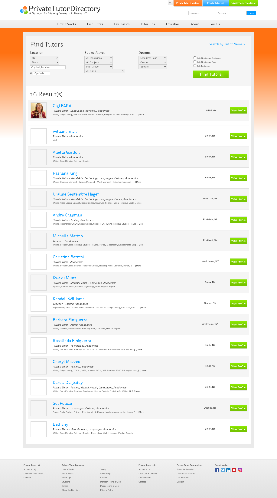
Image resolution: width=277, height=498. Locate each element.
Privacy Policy (106, 490)
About (195, 24)
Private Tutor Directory (73, 465)
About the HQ (30, 469)
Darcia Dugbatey (68, 382)
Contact (27, 478)
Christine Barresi (68, 256)
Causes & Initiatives (186, 473)
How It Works (66, 24)
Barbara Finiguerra (70, 319)
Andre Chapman (67, 215)
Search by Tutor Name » (227, 44)
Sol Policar (63, 403)
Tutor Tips (148, 24)
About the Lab (144, 469)
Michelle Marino (68, 236)
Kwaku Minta (65, 277)
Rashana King (65, 173)
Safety (103, 469)
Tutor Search (68, 473)
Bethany (60, 424)
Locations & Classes (147, 473)
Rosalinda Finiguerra (72, 340)
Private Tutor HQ (32, 465)
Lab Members (144, 478)
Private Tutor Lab (146, 465)
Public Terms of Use (109, 486)
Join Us (215, 24)
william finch (65, 131)
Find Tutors (95, 24)
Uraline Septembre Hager (76, 194)
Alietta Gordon (66, 152)
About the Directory (71, 490)
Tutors (65, 486)
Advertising (105, 473)
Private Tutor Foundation (189, 465)
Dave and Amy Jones (33, 473)
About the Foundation (186, 469)
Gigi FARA (62, 105)
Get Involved (182, 478)
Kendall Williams (68, 298)
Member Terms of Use (110, 482)
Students (66, 482)
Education (173, 24)
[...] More (140, 114)
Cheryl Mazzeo (66, 361)
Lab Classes (121, 24)
